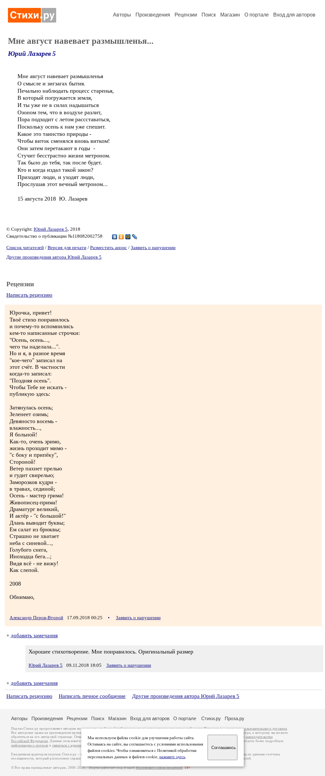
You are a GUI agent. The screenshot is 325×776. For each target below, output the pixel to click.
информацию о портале (29, 745)
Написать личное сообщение (92, 696)
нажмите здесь (172, 757)
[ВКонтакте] (114, 237)
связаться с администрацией (74, 745)
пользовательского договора (264, 728)
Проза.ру (234, 718)
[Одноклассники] (121, 237)
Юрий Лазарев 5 (32, 53)
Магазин (230, 14)
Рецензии (186, 14)
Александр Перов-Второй (36, 617)
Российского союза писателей (159, 767)
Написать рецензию (29, 295)
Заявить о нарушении (153, 247)
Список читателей (25, 247)
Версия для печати (67, 247)
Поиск (209, 14)
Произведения (153, 14)
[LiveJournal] (134, 237)
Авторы (122, 14)
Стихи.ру (211, 718)
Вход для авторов (294, 14)
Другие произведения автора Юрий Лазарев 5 (54, 257)
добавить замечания (34, 636)
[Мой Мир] (128, 237)
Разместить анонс (108, 247)
